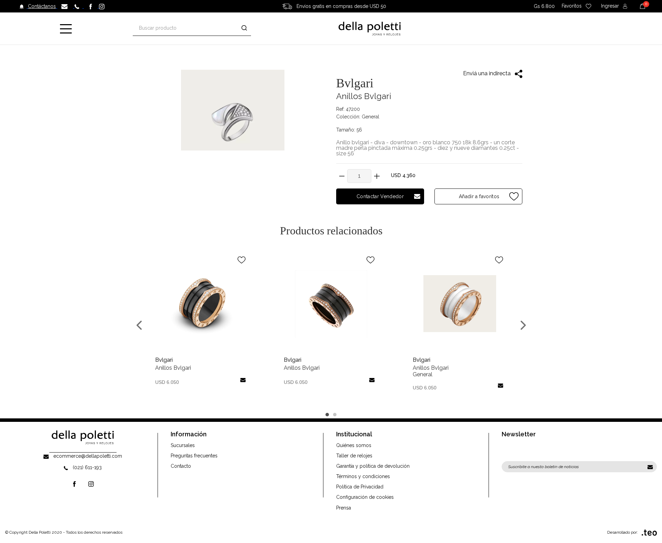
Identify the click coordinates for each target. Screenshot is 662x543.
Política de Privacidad (359, 486)
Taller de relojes (354, 455)
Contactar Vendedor (380, 196)
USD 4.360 (403, 175)
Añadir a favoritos (479, 196)
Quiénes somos (353, 445)
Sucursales (183, 445)
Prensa (343, 508)
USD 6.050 (167, 382)
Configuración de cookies (365, 497)
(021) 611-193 (87, 467)
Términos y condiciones (363, 476)
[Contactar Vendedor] (243, 380)
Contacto (181, 466)
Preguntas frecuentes (194, 455)
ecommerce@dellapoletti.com (87, 456)
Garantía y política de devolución (373, 466)
